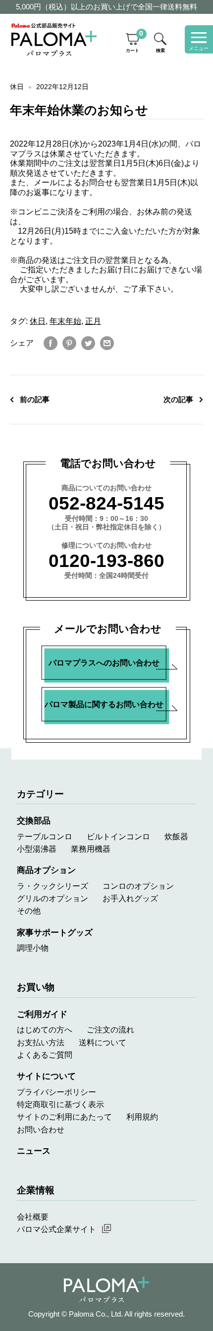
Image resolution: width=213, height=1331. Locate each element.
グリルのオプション (52, 898)
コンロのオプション (138, 885)
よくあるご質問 (44, 1054)
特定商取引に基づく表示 (60, 1104)
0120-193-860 (106, 561)
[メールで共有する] (107, 343)
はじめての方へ (44, 1029)
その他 (29, 910)
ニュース (34, 1151)
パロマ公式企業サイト (56, 1229)
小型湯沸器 (36, 848)
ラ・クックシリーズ (52, 885)
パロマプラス (106, 1290)
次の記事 (178, 399)
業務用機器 (90, 848)
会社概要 (33, 1216)
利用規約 (142, 1116)
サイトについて (46, 1076)
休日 (17, 87)
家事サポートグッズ (55, 932)
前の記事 (35, 399)
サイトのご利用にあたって (64, 1116)
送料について (102, 1042)
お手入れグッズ (130, 898)
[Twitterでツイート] (88, 343)
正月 (93, 320)
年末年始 (65, 320)
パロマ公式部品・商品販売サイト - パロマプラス (54, 40)
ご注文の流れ (110, 1029)
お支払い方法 (40, 1042)
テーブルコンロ (44, 836)
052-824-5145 (106, 503)
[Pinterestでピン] (69, 343)
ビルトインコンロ (118, 836)
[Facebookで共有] (50, 343)
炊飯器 (176, 836)
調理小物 (33, 947)
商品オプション (46, 870)
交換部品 (34, 820)
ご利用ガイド (42, 1014)
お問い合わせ (40, 1129)
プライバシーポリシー (56, 1091)
